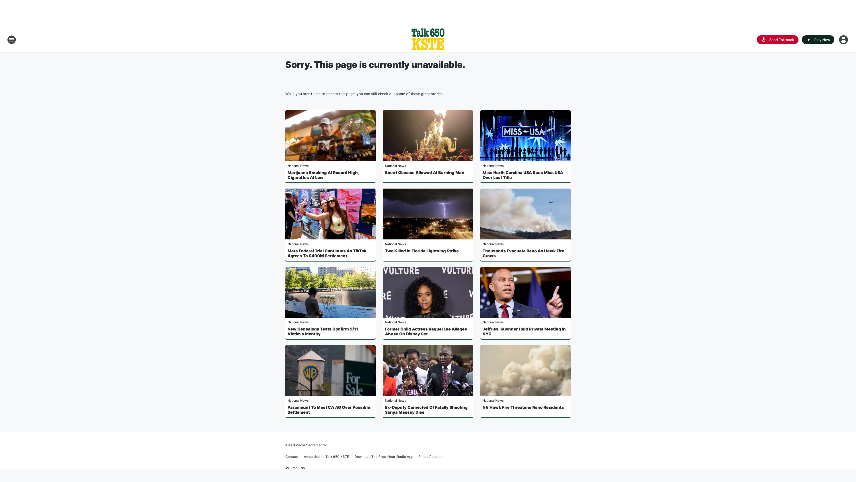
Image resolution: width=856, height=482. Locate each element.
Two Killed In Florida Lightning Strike (422, 251)
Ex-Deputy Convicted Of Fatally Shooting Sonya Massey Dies (426, 410)
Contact (291, 457)
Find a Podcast (431, 457)
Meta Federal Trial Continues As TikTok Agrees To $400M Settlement (327, 253)
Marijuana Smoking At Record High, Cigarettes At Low (323, 175)
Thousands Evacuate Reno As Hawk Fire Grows (523, 253)
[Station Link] (428, 39)
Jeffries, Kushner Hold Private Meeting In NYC (524, 331)
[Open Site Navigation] (11, 39)
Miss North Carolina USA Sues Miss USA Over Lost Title (523, 175)
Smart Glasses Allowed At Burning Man (424, 172)
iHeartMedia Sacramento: (306, 445)
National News (298, 166)
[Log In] (844, 39)
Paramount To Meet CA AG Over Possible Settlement (329, 410)
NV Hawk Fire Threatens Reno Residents (523, 407)
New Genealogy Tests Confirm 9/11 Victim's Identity (323, 331)
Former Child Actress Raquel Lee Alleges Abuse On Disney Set (426, 331)
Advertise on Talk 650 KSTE (326, 457)
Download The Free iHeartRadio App (383, 457)
